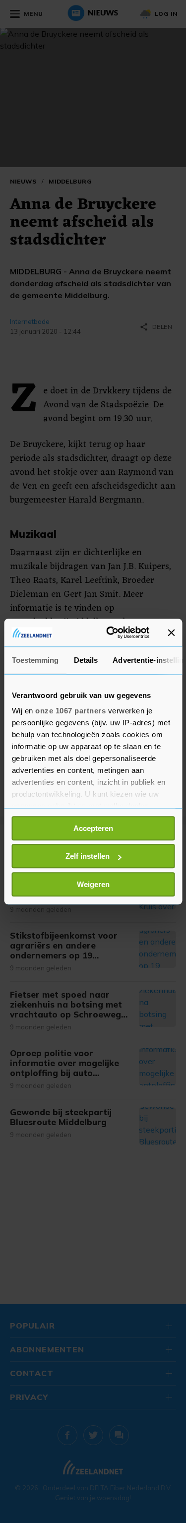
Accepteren (93, 828)
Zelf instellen (87, 856)
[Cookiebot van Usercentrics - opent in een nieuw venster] (110, 632)
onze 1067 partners (70, 710)
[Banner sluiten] (171, 632)
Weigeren (93, 884)
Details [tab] (85, 660)
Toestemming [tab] (35, 660)
